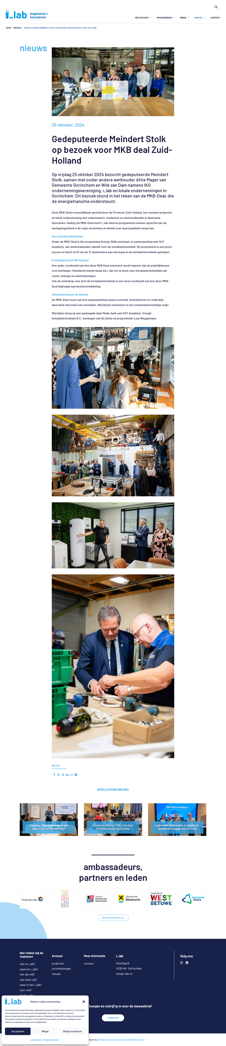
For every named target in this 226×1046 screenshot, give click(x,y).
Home (8, 28)
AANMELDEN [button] (113, 1018)
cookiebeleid (127, 1039)
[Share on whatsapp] (71, 775)
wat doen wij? (28, 979)
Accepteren (18, 1031)
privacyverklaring (112, 1039)
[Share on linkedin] (67, 775)
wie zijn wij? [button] (142, 17)
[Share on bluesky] (76, 775)
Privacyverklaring (51, 1039)
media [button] (183, 17)
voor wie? (26, 990)
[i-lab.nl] (27, 14)
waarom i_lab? (29, 969)
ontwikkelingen (61, 968)
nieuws (198, 17)
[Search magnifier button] (216, 6)
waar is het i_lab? (31, 985)
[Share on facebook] (54, 775)
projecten (58, 963)
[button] (83, 1001)
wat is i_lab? (27, 964)
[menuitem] (217, 5)
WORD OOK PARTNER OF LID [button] (113, 918)
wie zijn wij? (27, 974)
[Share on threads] (63, 775)
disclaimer (140, 1039)
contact (215, 17)
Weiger (45, 1031)
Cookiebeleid (36, 1039)
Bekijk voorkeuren (72, 1031)
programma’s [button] (164, 17)
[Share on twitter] (59, 775)
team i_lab (26, 995)
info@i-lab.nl (124, 973)
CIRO (100, 1039)
